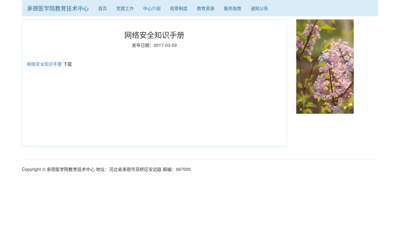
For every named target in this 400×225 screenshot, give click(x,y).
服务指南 (232, 8)
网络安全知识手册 (44, 64)
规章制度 (179, 8)
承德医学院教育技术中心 (58, 8)
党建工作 (125, 8)
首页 (102, 8)
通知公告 (259, 8)
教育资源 (205, 8)
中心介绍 (152, 8)
